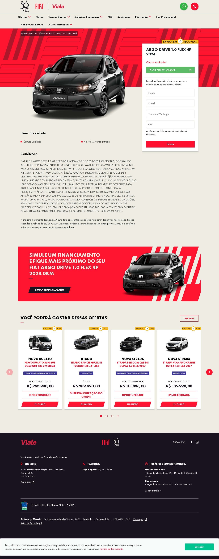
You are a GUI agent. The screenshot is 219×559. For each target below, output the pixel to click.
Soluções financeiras (87, 17)
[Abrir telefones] (194, 6)
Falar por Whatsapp (162, 70)
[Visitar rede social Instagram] (195, 442)
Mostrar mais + (153, 490)
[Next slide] (209, 372)
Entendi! (199, 546)
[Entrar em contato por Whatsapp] (184, 6)
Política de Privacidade (111, 549)
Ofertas (22, 17)
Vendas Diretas (57, 17)
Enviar (170, 144)
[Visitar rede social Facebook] (190, 442)
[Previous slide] (9, 372)
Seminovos (124, 17)
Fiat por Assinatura (32, 24)
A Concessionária (58, 24)
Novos (39, 17)
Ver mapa (26, 482)
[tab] (101, 416)
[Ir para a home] (62, 6)
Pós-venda (141, 17)
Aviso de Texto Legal (31, 523)
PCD (110, 17)
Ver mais (189, 318)
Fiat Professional (166, 17)
